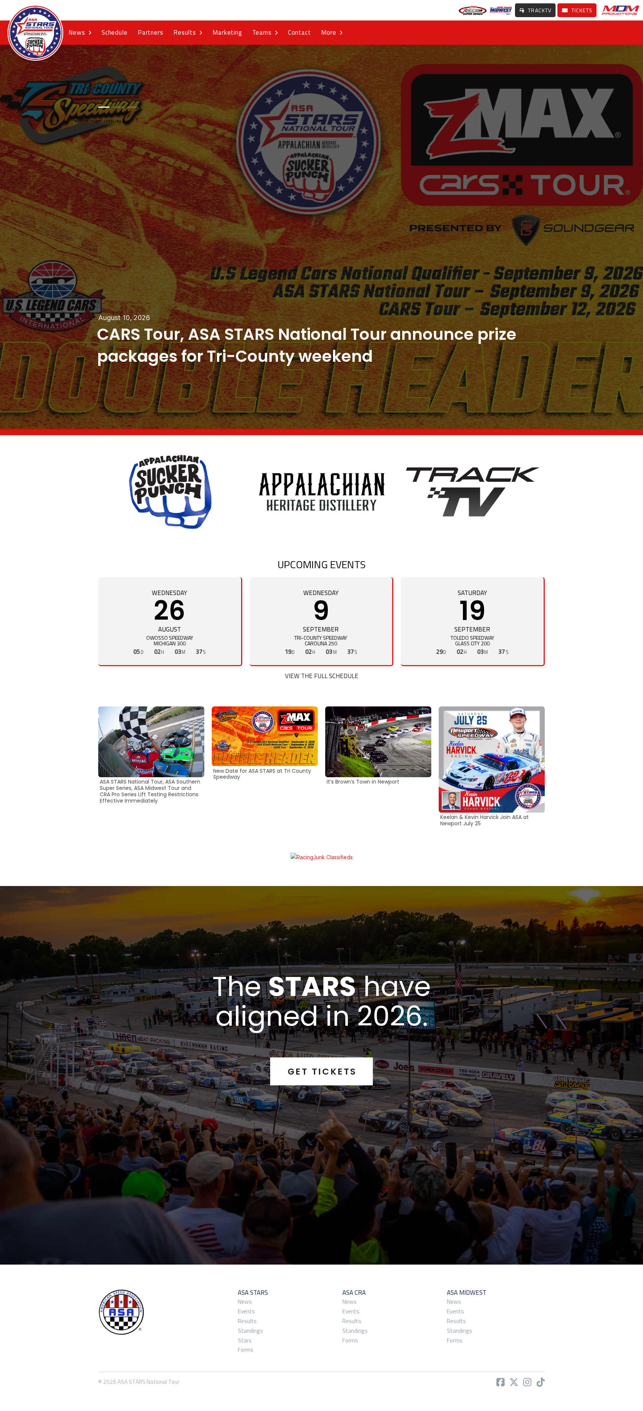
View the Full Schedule (321, 676)
